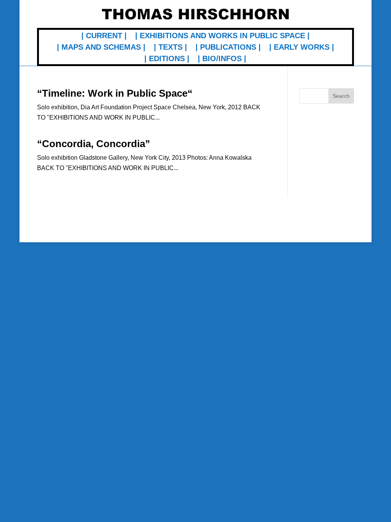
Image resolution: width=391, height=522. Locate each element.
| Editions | (166, 59)
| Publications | (228, 47)
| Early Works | (301, 47)
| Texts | (170, 47)
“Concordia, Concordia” (93, 143)
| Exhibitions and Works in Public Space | (222, 36)
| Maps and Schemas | (101, 47)
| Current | (104, 36)
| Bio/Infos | (222, 59)
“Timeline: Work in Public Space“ (114, 93)
